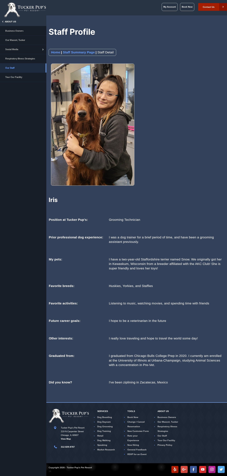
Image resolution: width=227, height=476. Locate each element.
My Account (169, 7)
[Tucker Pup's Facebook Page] (193, 469)
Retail (100, 435)
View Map (66, 439)
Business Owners (14, 30)
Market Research (106, 449)
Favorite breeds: (61, 286)
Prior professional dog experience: (76, 237)
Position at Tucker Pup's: (68, 219)
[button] (212, 7)
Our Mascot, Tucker (15, 40)
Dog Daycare (104, 422)
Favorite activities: (63, 303)
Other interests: (61, 338)
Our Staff (10, 68)
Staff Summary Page (79, 52)
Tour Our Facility (13, 77)
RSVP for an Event (137, 454)
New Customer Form (138, 431)
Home (55, 52)
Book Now (132, 417)
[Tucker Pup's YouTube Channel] (202, 469)
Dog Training (104, 431)
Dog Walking (104, 440)
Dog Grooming (105, 426)
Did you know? (60, 382)
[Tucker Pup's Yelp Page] (174, 469)
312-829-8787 (68, 447)
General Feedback (137, 449)
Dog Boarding (104, 417)
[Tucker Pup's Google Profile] (184, 469)
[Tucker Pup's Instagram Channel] (211, 469)
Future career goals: (64, 320)
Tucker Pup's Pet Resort (79, 467)
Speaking (102, 445)
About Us (10, 21)
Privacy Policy (165, 445)
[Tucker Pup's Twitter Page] (221, 469)
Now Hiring (133, 445)
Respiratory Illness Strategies (20, 58)
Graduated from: (61, 356)
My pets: (55, 259)
